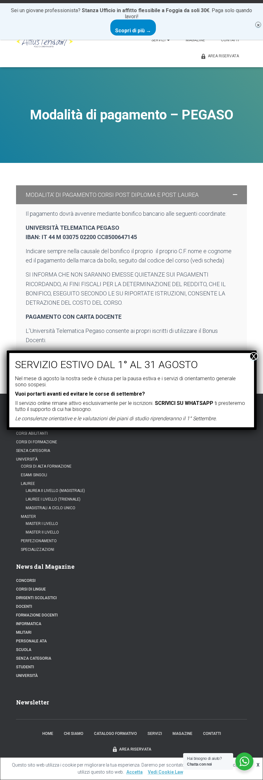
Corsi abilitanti (32, 433)
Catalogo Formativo (115, 733)
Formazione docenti (37, 615)
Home (47, 733)
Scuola (23, 649)
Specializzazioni (37, 549)
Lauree (28, 483)
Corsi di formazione (36, 442)
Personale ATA (31, 641)
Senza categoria (33, 450)
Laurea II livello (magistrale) (55, 490)
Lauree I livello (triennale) (53, 499)
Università (27, 459)
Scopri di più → (133, 31)
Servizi (158, 40)
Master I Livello (42, 523)
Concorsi (26, 580)
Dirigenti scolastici (36, 598)
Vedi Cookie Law (165, 772)
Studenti (25, 667)
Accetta (134, 772)
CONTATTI (230, 40)
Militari (23, 632)
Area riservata (223, 56)
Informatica (28, 624)
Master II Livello (42, 532)
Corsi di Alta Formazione (46, 466)
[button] (131, 194)
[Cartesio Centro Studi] (44, 40)
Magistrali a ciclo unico (50, 508)
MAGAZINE (195, 40)
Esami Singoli (34, 475)
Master (28, 516)
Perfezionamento (39, 541)
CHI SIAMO (73, 733)
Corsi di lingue (31, 589)
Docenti (24, 606)
